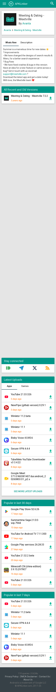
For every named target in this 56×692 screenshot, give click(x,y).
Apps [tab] (9, 386)
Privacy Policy (11, 676)
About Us (28, 679)
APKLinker (21, 3)
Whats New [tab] (10, 42)
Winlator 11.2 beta (20, 416)
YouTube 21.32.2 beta (22, 555)
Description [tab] (26, 42)
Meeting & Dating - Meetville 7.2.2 (29, 95)
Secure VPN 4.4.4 (20, 448)
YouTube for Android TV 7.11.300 (28, 533)
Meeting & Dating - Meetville (28, 30)
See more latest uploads (28, 491)
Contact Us (44, 676)
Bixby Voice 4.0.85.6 (22, 437)
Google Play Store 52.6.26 (25, 509)
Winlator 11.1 (18, 427)
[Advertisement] (28, 232)
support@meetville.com (15, 74)
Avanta (26, 23)
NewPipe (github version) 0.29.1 (28, 405)
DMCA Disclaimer (28, 676)
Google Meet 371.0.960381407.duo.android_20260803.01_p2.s (28, 476)
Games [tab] (25, 386)
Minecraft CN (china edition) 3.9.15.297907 (26, 568)
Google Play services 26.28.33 (27, 544)
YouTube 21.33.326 (21, 394)
